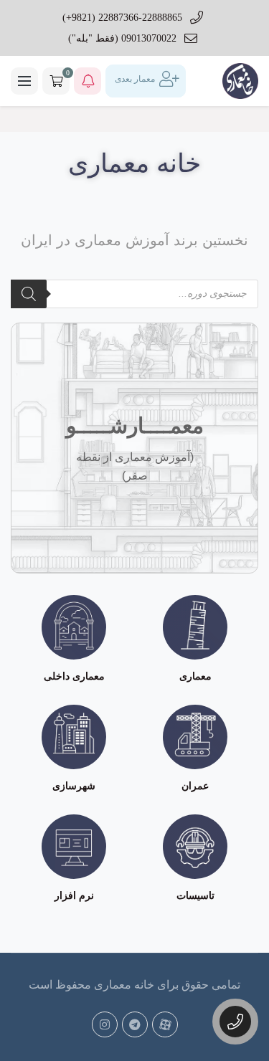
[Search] (29, 294)
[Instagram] (105, 1024)
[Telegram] (135, 1024)
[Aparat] (165, 1024)
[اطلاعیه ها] (87, 81)
